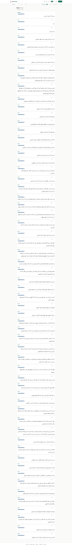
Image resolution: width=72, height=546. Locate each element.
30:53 (18, 471)
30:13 (18, 120)
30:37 (18, 326)
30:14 (18, 128)
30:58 (18, 515)
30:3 (18, 35)
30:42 (18, 376)
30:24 (18, 210)
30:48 (18, 427)
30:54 (18, 479)
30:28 (18, 249)
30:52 (18, 463)
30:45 (18, 399)
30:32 (18, 285)
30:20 (18, 177)
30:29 (18, 259)
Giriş (56, 1)
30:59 (18, 525)
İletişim (44, 544)
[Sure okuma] (44, 1)
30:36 (18, 319)
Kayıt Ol (60, 1)
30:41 (18, 365)
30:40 (18, 355)
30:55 (18, 489)
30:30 (18, 267)
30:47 (18, 417)
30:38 (18, 334)
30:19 (18, 166)
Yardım (37, 544)
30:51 (18, 456)
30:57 (18, 507)
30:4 (18, 43)
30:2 (18, 27)
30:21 (18, 184)
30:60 (18, 533)
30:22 (18, 195)
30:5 (18, 50)
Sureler (27, 544)
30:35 (18, 311)
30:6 (18, 58)
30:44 (18, 391)
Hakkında (40, 544)
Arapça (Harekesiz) (21, 21)
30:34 (18, 303)
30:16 (18, 143)
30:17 (18, 151)
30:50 (18, 445)
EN (53, 1)
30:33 (18, 293)
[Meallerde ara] (46, 1)
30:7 (18, 66)
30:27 (18, 239)
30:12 (18, 112)
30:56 (18, 497)
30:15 (18, 135)
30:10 (18, 97)
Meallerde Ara (32, 544)
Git (25, 4)
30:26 (18, 231)
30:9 (18, 84)
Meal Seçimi (44, 4)
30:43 (18, 383)
